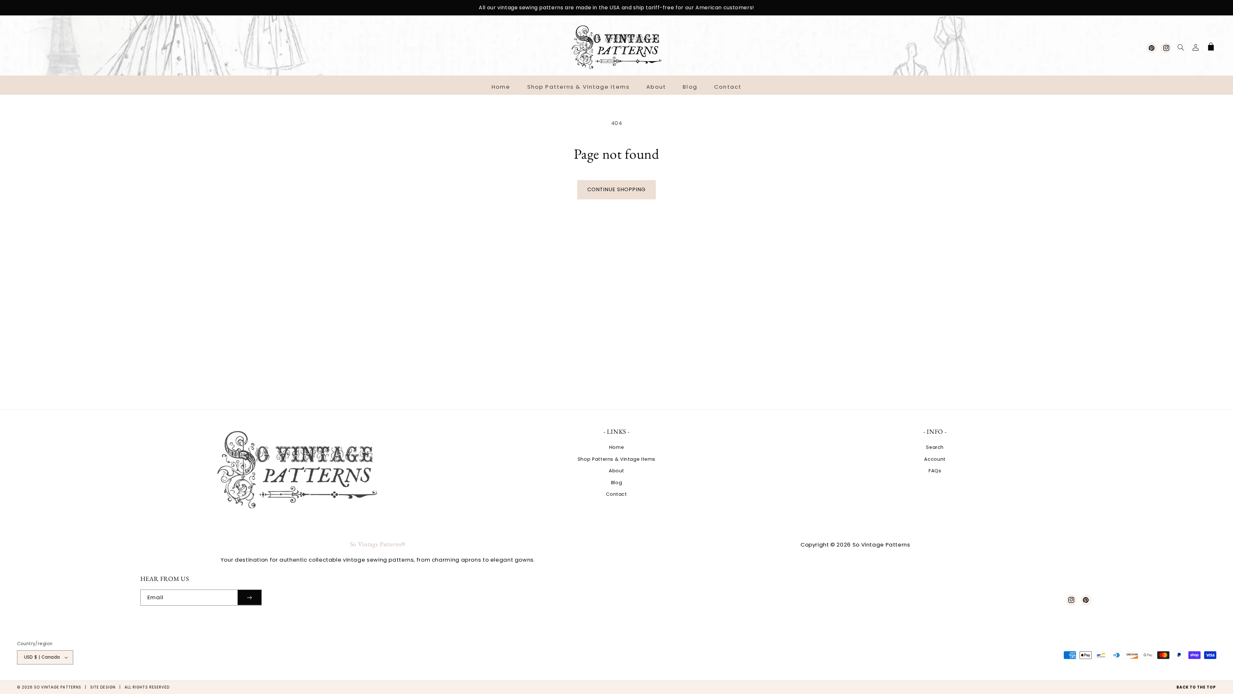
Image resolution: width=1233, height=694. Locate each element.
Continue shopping (616, 189)
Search (935, 447)
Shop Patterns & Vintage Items (616, 459)
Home (616, 447)
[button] (1180, 47)
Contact (616, 494)
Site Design (103, 687)
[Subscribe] (249, 597)
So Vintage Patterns (57, 687)
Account (934, 459)
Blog (616, 482)
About (616, 470)
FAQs (935, 470)
